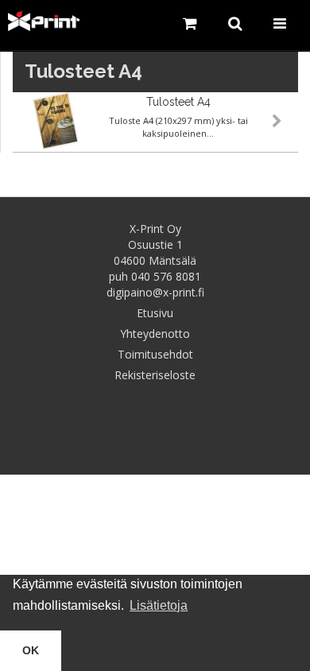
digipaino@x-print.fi (155, 292)
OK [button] (30, 650)
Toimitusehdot (155, 354)
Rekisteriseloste (155, 374)
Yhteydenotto (155, 333)
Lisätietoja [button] (159, 605)
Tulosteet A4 (178, 101)
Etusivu (155, 312)
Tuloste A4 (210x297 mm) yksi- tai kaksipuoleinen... (178, 126)
